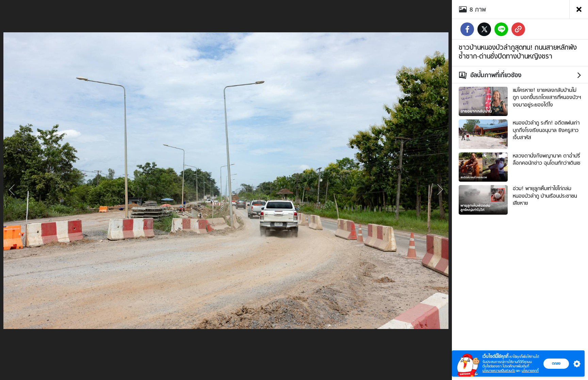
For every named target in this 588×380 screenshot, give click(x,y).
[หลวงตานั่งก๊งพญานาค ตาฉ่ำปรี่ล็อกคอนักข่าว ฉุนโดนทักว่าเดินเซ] (483, 166)
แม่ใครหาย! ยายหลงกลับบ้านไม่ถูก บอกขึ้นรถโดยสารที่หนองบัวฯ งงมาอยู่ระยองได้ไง (547, 97)
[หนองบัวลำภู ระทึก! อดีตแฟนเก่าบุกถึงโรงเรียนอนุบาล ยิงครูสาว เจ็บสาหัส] (483, 133)
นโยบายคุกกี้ (530, 371)
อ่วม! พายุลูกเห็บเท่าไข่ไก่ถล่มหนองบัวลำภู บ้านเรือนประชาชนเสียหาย (545, 196)
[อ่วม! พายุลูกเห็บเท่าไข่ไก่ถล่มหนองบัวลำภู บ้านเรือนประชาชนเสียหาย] (483, 199)
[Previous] (12, 190)
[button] (575, 363)
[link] (518, 29)
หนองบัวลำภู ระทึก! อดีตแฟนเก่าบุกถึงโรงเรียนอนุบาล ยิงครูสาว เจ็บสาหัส (546, 130)
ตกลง (556, 363)
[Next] (440, 190)
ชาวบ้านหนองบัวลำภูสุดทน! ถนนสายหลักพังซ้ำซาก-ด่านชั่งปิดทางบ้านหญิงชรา (518, 52)
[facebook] (467, 29)
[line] (501, 29)
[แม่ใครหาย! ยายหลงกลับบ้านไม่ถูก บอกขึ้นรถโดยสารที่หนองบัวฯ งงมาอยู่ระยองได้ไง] (483, 100)
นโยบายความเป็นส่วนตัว (499, 371)
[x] (484, 29)
